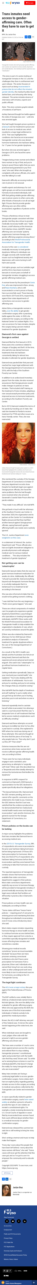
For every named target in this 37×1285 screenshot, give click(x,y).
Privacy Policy (8, 1238)
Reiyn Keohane (11, 288)
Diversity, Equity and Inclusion (13, 1251)
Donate (30, 3)
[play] (3, 1283)
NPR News (7, 1173)
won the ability (12, 311)
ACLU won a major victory (15, 987)
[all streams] (34, 1282)
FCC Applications (9, 1246)
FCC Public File (8, 1242)
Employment (8, 1230)
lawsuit (6, 127)
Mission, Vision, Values (11, 1259)
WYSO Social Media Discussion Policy (15, 1255)
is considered (23, 247)
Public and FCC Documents (12, 1234)
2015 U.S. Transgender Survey (18, 844)
